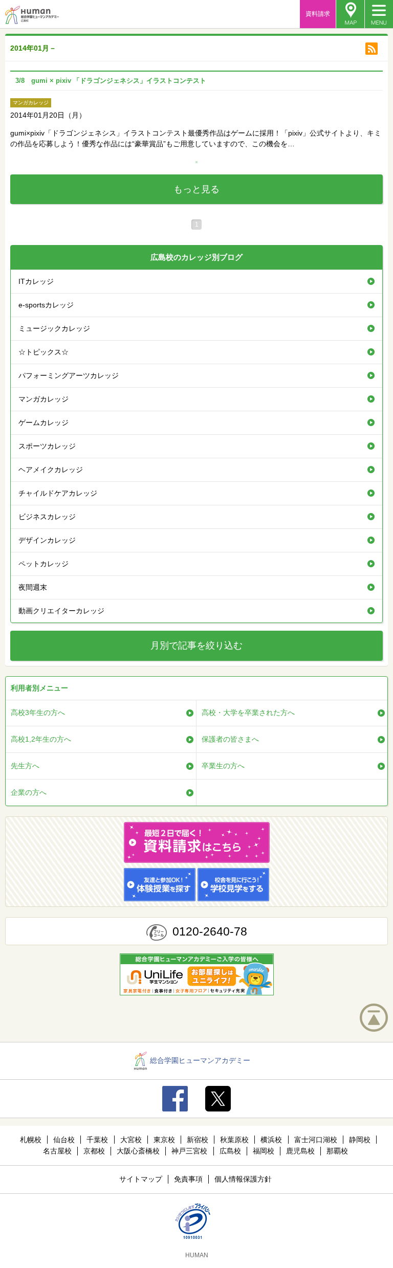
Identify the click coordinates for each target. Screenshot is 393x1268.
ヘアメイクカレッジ (50, 469)
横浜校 (271, 1140)
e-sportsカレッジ (46, 305)
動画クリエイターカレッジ (61, 611)
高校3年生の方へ (38, 712)
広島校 (230, 1151)
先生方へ (25, 766)
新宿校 (197, 1140)
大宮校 (131, 1140)
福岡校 (263, 1151)
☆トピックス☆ (43, 352)
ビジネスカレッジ (47, 517)
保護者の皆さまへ (230, 739)
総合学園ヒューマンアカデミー (200, 1060)
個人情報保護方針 (243, 1179)
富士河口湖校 (315, 1140)
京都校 (94, 1151)
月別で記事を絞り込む (196, 645)
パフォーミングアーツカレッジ (68, 375)
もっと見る (196, 189)
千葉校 (97, 1140)
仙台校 (64, 1140)
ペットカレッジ (43, 564)
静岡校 (359, 1140)
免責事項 (188, 1179)
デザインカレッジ (47, 540)
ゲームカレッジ (43, 422)
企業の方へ (29, 792)
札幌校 (30, 1140)
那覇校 (337, 1151)
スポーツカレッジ (47, 446)
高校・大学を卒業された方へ (248, 712)
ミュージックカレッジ (54, 328)
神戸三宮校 (189, 1151)
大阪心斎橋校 (138, 1151)
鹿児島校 (300, 1151)
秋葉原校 (234, 1140)
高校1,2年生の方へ (41, 739)
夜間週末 (32, 587)
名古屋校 (57, 1151)
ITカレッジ (36, 281)
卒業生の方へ (223, 766)
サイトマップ (140, 1179)
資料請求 (317, 13)
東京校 (164, 1140)
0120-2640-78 (209, 931)
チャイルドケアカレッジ (57, 493)
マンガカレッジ (43, 399)
